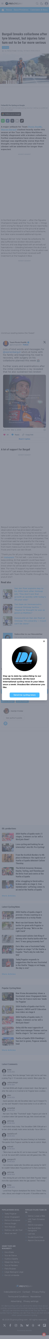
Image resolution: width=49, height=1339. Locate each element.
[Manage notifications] (44, 1334)
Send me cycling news (25, 695)
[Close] (44, 641)
